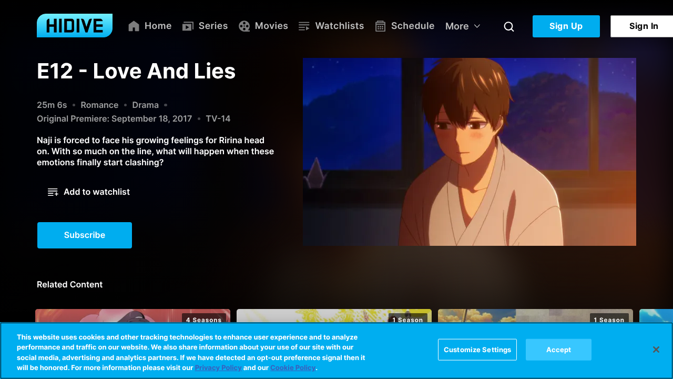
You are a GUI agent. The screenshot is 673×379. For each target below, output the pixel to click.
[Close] (656, 349)
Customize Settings (477, 349)
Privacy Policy (218, 368)
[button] (88, 192)
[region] (336, 350)
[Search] (509, 26)
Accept (559, 349)
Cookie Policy (292, 368)
